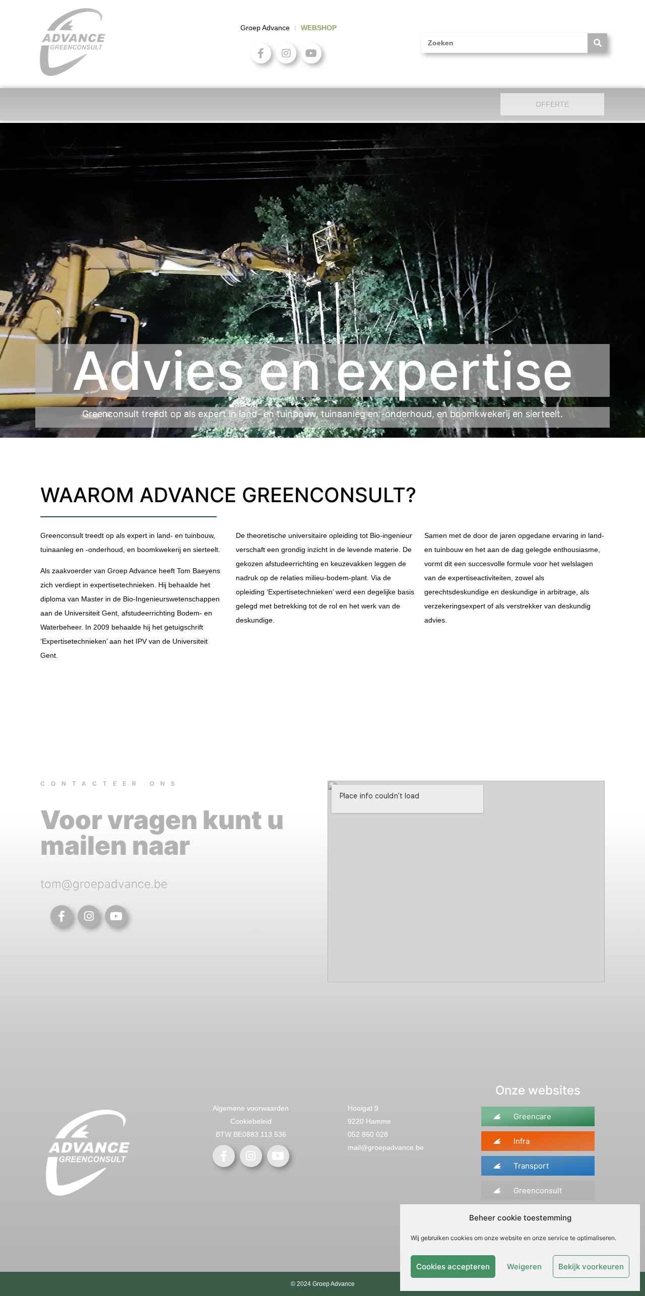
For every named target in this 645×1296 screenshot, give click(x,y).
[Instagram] (286, 53)
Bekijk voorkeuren (591, 1266)
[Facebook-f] (261, 53)
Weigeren (524, 1266)
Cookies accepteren (453, 1266)
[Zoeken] (597, 43)
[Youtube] (311, 53)
